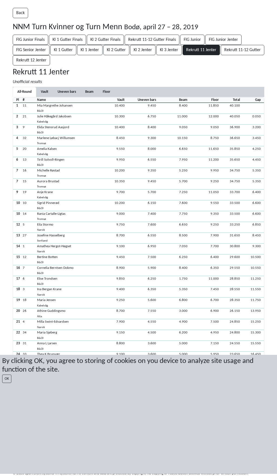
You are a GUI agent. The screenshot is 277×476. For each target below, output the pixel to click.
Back (20, 13)
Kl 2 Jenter (143, 50)
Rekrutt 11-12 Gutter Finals (152, 40)
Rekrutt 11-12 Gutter (242, 50)
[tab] (44, 92)
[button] (138, 108)
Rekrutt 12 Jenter (31, 60)
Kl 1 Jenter (90, 50)
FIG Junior (192, 40)
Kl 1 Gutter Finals (67, 40)
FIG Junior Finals (30, 40)
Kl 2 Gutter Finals (105, 40)
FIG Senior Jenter (31, 50)
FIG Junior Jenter (223, 40)
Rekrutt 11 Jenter (201, 50)
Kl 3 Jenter (169, 50)
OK (7, 379)
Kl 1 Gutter (63, 50)
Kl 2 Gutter (116, 50)
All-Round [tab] (24, 92)
